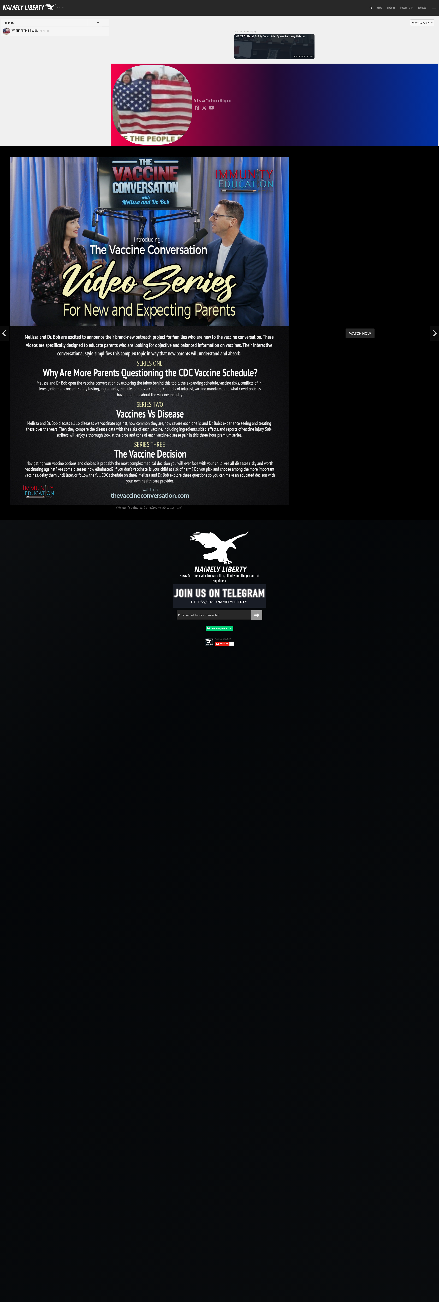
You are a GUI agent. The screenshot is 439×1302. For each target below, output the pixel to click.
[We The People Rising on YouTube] (48, 31)
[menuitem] (371, 8)
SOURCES (422, 7)
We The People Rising (24, 30)
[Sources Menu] (434, 8)
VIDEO (390, 7)
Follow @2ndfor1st (221, 628)
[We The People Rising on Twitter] (44, 31)
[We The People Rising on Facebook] (40, 31)
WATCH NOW (360, 333)
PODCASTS (405, 7)
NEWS (379, 7)
